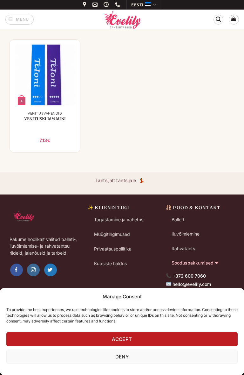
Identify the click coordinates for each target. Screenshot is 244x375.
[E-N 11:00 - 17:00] (107, 4)
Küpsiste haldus (110, 263)
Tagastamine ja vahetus (118, 219)
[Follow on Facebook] (16, 270)
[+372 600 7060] (118, 4)
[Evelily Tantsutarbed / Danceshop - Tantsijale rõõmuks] (122, 19)
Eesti (137, 4)
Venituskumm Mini (45, 118)
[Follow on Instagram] (33, 270)
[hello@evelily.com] (95, 4)
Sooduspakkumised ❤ (195, 262)
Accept (122, 339)
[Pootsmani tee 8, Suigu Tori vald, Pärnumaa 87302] (85, 4)
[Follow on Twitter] (50, 270)
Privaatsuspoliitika (113, 248)
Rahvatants (183, 248)
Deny (122, 357)
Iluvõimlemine (186, 234)
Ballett (178, 219)
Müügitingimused (112, 234)
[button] (19, 20)
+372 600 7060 (189, 276)
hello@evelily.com (192, 284)
